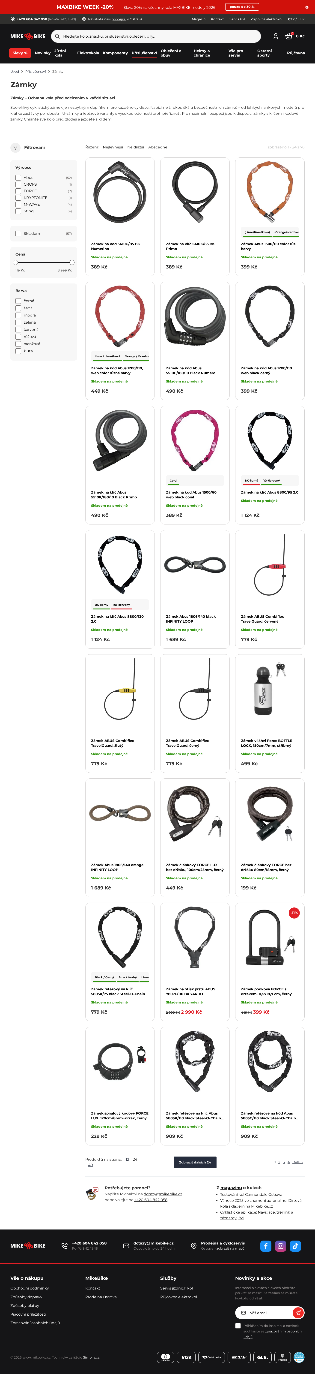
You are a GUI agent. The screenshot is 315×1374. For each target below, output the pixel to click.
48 (90, 1165)
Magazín (198, 19)
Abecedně (157, 147)
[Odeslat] (298, 1312)
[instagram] (280, 1246)
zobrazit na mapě (230, 1248)
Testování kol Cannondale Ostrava (251, 1194)
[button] (307, 7)
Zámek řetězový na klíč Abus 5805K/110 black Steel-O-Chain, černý (194, 1118)
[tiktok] (295, 1246)
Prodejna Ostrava (101, 1297)
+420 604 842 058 (150, 1200)
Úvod (14, 71)
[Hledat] (57, 36)
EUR (301, 19)
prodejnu (119, 19)
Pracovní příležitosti (28, 1314)
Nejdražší (135, 147)
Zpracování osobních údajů (35, 1323)
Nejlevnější (113, 147)
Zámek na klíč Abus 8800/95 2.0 (269, 492)
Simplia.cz (91, 1357)
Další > (297, 1162)
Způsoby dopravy (26, 1297)
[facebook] (265, 1246)
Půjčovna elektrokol (266, 19)
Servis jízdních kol (176, 1288)
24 (135, 1159)
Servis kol (237, 19)
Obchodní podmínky (29, 1288)
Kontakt (217, 19)
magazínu (231, 1187)
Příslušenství (35, 71)
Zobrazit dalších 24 (195, 1162)
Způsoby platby (24, 1305)
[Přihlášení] (275, 35)
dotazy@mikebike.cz (163, 1194)
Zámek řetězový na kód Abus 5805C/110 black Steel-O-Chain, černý (269, 1118)
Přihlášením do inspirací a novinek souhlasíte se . (273, 1331)
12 (127, 1159)
